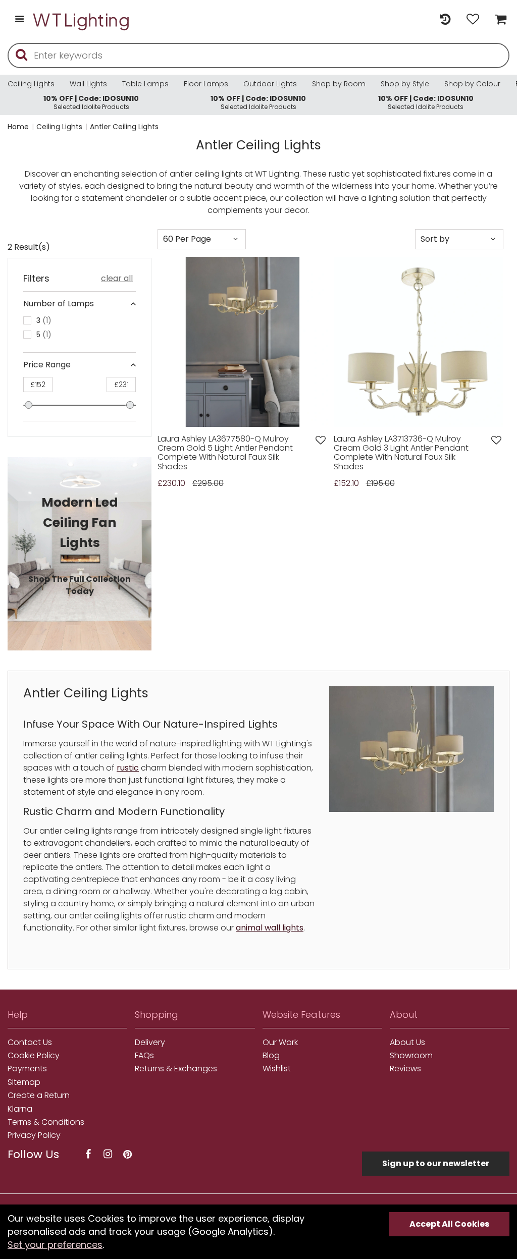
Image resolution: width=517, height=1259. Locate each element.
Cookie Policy (34, 1055)
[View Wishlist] (473, 20)
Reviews (405, 1068)
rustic (128, 768)
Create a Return (39, 1095)
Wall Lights (88, 84)
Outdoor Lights (270, 84)
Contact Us (30, 1042)
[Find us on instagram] (107, 1154)
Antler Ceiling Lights (124, 127)
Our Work (280, 1042)
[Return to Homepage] (81, 20)
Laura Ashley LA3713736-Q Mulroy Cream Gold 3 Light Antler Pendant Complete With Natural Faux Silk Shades (401, 453)
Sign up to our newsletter (435, 1163)
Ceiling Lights (31, 84)
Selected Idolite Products (91, 102)
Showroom (411, 1055)
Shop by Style (405, 84)
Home (18, 127)
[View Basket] (498, 20)
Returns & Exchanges (176, 1068)
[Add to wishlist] (321, 440)
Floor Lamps (206, 84)
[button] (169, 342)
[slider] (28, 405)
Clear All (117, 278)
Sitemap (24, 1082)
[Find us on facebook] (88, 1154)
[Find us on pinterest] (127, 1154)
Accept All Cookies (449, 1224)
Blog (271, 1055)
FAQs (144, 1055)
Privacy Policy (34, 1135)
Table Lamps (145, 84)
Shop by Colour (472, 84)
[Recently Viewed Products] (445, 20)
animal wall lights (269, 928)
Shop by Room (339, 84)
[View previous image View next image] (243, 342)
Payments (27, 1068)
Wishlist (277, 1068)
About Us (407, 1042)
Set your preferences (55, 1244)
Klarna (20, 1109)
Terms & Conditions (46, 1122)
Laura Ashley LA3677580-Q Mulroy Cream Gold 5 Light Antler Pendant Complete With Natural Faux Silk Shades (225, 453)
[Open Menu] (19, 20)
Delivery (150, 1042)
